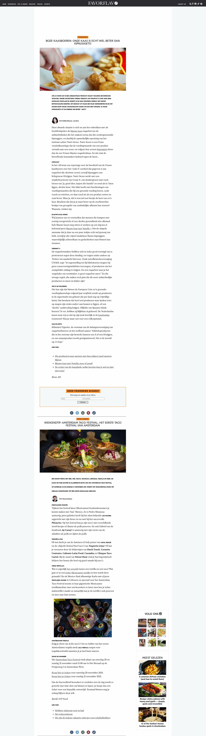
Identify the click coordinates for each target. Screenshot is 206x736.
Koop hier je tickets (61, 672)
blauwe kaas (76, 131)
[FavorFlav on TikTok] (198, 4)
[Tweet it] (77, 414)
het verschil (72, 569)
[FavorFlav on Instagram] (195, 4)
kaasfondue (104, 315)
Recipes (32, 4)
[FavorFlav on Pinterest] (201, 4)
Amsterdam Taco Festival (68, 659)
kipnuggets (102, 149)
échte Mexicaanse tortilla (77, 573)
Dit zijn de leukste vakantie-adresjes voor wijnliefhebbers (82, 718)
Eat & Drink (23, 4)
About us (182, 4)
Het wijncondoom (64, 714)
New (4, 4)
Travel (40, 4)
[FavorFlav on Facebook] (193, 4)
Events (47, 4)
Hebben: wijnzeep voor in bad (69, 710)
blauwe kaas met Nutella (77, 228)
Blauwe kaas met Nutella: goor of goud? (74, 363)
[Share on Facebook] (72, 414)
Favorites (12, 4)
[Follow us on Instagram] (83, 414)
